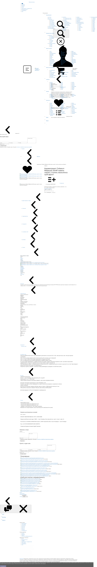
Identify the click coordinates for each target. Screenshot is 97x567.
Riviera (62, 88)
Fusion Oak (52, 73)
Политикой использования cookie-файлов (21, 563)
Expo (62, 85)
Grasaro (47, 91)
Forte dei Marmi (52, 72)
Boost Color (73, 52)
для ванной (52, 20)
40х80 (51, 44)
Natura (62, 87)
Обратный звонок (32, 2)
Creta (62, 84)
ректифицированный (79, 22)
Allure (62, 70)
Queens (62, 95)
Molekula (73, 107)
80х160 (94, 20)
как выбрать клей (25, 231)
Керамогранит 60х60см (52, 115)
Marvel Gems (52, 61)
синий (79, 29)
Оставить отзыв (23, 346)
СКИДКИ (23, 540)
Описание (24, 208)
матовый (65, 21)
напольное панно (51, 27)
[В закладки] (27, 173)
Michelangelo (74, 86)
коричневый (80, 27)
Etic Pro (73, 56)
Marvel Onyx (74, 61)
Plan (51, 64)
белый (79, 25)
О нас (23, 7)
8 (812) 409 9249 (24, 2)
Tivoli (62, 89)
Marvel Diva (74, 59)
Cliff (72, 70)
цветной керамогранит (80, 23)
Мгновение (63, 111)
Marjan (47, 120)
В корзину (53, 192)
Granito (51, 95)
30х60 (94, 26)
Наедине (51, 112)
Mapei (47, 117)
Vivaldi (73, 89)
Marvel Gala (74, 60)
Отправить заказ (3, 145)
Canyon (62, 104)
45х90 (94, 25)
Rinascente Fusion (64, 74)
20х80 (94, 30)
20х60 (94, 31)
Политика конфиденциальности (27, 536)
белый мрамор (66, 22)
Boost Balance (63, 52)
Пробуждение (74, 112)
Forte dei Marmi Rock (75, 72)
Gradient (62, 106)
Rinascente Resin (74, 74)
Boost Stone (63, 55)
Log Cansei (52, 59)
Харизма (73, 113)
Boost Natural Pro (74, 54)
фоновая (51, 40)
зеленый (79, 26)
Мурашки (73, 111)
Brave (73, 55)
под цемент (66, 27)
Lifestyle (51, 86)
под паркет (64, 30)
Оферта (23, 535)
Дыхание (51, 111)
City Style (51, 97)
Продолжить (22, 440)
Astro (62, 82)
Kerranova (48, 100)
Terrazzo (73, 109)
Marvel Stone (74, 62)
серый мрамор (66, 24)
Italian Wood (52, 96)
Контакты (23, 4)
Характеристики (25, 216)
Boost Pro (51, 55)
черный (79, 30)
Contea (51, 84)
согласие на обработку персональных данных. (24, 146)
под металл (64, 29)
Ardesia (51, 82)
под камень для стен (67, 18)
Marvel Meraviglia (64, 61)
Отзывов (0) (24, 223)
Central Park (74, 104)
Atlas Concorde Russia (50, 67)
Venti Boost (52, 65)
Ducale (51, 85)
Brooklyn (62, 96)
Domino (73, 94)
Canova (73, 83)
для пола (49, 17)
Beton (51, 94)
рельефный (78, 20)
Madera (62, 107)
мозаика (51, 41)
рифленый (78, 21)
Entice (51, 56)
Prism (62, 64)
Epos (72, 71)
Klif (72, 57)
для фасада (52, 24)
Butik (51, 104)
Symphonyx (74, 75)
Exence (51, 57)
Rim (50, 88)
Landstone (62, 73)
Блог (22, 11)
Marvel (62, 59)
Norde (73, 63)
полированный (78, 18)
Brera (62, 83)
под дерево (64, 28)
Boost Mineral (74, 53)
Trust (72, 64)
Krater (51, 107)
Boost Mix (51, 54)
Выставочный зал (24, 9)
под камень (64, 17)
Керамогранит (48, 15)
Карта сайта (24, 542)
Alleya (51, 103)
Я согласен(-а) (3, 566)
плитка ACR (74, 76)
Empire (62, 71)
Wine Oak (51, 76)
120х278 (94, 18)
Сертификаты (24, 10)
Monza (51, 87)
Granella (62, 94)
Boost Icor (62, 53)
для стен (49, 18)
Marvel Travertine (53, 63)
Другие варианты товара (26, 200)
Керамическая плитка (50, 33)
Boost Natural (63, 54)
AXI (61, 51)
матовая (51, 36)
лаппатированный (79, 19)
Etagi (72, 105)
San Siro (51, 89)
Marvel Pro (52, 62)
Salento (73, 88)
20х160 (94, 28)
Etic (61, 56)
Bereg (73, 103)
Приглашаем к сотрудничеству (27, 8)
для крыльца (52, 23)
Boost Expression (53, 53)
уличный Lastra (52, 25)
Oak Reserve (74, 73)
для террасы (52, 22)
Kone (51, 58)
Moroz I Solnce (74, 108)
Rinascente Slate (53, 75)
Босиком (73, 110)
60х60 (94, 23)
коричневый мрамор (67, 23)
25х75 (51, 45)
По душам (62, 112)
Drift (50, 71)
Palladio (73, 87)
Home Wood (74, 95)
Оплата (23, 6)
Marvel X (62, 63)
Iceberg (73, 106)
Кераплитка (22, 558)
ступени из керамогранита (52, 26)
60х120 (94, 22)
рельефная (52, 38)
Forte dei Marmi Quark (64, 72)
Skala (62, 109)
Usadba (51, 110)
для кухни (51, 21)
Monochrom (52, 108)
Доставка (23, 5)
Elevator (62, 105)
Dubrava (51, 105)
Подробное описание (47, 188)
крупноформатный (51, 28)
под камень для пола (67, 19)
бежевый (79, 24)
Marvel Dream (52, 60)
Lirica (62, 86)
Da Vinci (73, 84)
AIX (50, 51)
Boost (51, 52)
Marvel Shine (63, 62)
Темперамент (63, 113)
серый (79, 28)
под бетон (64, 26)
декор (51, 42)
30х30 (94, 27)
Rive (61, 75)
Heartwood (62, 57)
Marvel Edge (63, 60)
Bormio (51, 83)
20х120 (94, 29)
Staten (73, 96)
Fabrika (51, 106)
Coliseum (48, 79)
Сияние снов (52, 113)
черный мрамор (67, 25)
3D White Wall (52, 70)
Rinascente (52, 74)
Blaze (73, 51)
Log (72, 58)
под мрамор (64, 20)
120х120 (94, 19)
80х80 (94, 21)
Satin (51, 109)
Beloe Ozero (63, 103)
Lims (61, 58)
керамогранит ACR (64, 76)
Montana (62, 108)
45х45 (94, 24)
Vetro (62, 110)
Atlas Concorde (49, 48)
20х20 (51, 46)
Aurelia (73, 82)
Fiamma (73, 85)
